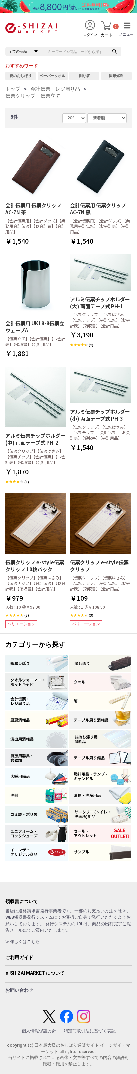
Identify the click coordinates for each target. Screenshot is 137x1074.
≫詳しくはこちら (22, 941)
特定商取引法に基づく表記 (90, 1031)
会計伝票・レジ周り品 (55, 89)
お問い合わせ (19, 990)
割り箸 (84, 76)
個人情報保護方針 (39, 1031)
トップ (12, 89)
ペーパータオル (52, 76)
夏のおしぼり (21, 76)
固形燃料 (116, 76)
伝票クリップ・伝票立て (32, 96)
